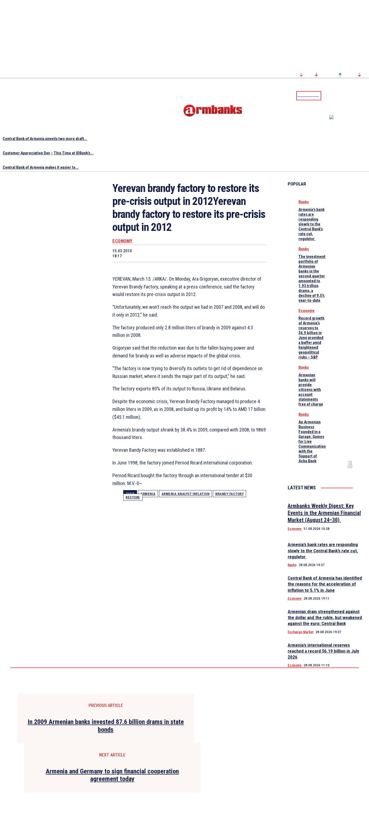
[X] (160, 253)
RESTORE (133, 497)
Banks (303, 202)
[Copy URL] (237, 253)
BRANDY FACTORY (229, 494)
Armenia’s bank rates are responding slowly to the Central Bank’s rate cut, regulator (311, 224)
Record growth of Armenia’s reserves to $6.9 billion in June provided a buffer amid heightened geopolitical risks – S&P (311, 338)
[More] (257, 253)
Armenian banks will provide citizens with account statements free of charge (310, 390)
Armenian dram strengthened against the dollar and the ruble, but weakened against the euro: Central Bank (325, 617)
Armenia (148, 494)
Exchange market (300, 632)
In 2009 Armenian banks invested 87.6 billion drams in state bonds (106, 725)
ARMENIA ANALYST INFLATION (186, 494)
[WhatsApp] (180, 253)
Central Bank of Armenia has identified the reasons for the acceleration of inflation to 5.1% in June (325, 584)
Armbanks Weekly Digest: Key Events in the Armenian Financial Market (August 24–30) (324, 513)
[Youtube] (359, 95)
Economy (122, 241)
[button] (326, 95)
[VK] (218, 253)
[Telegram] (352, 95)
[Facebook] (346, 95)
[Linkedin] (365, 95)
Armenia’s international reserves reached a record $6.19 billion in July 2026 (323, 651)
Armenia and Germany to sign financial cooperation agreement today (112, 775)
